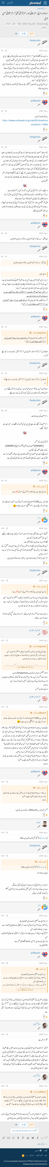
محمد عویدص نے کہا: (41, 487)
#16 (2, 856)
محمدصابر (38, 822)
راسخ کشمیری (36, 1024)
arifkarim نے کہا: (39, 713)
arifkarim (35, 101)
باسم (39, 518)
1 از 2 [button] (31, 34)
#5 (2, 256)
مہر (44, 1150)
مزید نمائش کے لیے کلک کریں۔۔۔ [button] (24, 667)
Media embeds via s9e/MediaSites (35, 1164)
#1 (2, 50)
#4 (2, 233)
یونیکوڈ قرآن (44, 28)
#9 (2, 480)
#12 (2, 640)
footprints (41, 24)
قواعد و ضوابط (39, 1155)
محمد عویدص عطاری (34, 630)
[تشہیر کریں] (6, 51)
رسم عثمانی (14, 24)
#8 (2, 410)
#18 (2, 963)
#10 (2, 528)
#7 (2, 373)
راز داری (32, 1155)
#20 (2, 1086)
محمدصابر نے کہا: (42, 862)
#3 (2, 147)
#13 (2, 707)
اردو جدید (37, 1150)
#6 (2, 327)
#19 (2, 1034)
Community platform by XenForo (25, 1161)
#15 (2, 832)
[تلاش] (3, 3)
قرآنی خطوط (7, 24)
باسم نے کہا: (42, 969)
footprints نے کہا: (39, 333)
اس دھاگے (42, 838)
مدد (27, 1155)
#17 (2, 915)
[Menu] (45, 3)
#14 (2, 782)
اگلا (25, 34)
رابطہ (45, 1155)
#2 (2, 111)
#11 (2, 580)
